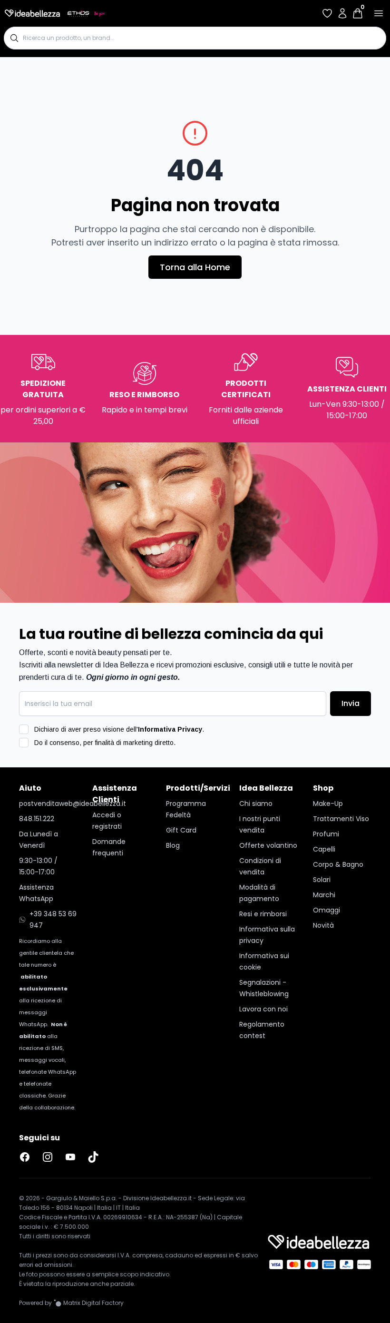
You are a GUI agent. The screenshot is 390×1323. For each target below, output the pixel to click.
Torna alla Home (195, 267)
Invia (350, 703)
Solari (322, 879)
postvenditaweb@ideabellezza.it (48, 803)
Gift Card (181, 830)
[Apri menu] (378, 13)
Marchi (324, 895)
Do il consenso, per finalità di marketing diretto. (105, 742)
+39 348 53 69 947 (53, 919)
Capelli (324, 849)
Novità (323, 925)
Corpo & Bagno (338, 864)
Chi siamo (256, 803)
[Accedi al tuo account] (342, 13)
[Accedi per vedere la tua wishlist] (327, 13)
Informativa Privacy (170, 729)
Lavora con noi (263, 1009)
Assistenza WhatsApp (36, 892)
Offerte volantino (268, 845)
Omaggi (326, 910)
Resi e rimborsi (263, 914)
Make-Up (328, 803)
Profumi (326, 834)
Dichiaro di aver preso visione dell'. (119, 729)
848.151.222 (36, 818)
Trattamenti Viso (341, 818)
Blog (173, 845)
